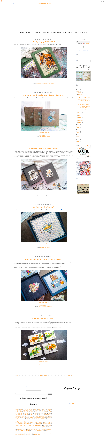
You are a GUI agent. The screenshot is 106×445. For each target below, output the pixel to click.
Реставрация (29, 429)
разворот (19, 429)
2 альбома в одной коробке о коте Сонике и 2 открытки (43, 95)
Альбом (41, 136)
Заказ (45, 419)
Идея (18, 421)
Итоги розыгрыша (30, 421)
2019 (78, 132)
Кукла (45, 422)
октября (80, 94)
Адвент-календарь (19, 414)
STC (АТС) (29, 434)
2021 (78, 129)
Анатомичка (33, 414)
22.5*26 (42, 411)
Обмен (17, 425)
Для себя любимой (45, 306)
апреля (80, 117)
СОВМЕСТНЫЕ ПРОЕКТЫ (80, 32)
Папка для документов (46, 83)
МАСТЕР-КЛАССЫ (67, 32)
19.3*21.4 (31, 410)
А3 (38, 413)
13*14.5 (35, 409)
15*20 (20, 410)
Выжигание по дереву (40, 417)
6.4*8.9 (31, 413)
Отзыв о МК (31, 425)
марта (79, 118)
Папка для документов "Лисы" (44, 42)
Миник (34, 423)
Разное (23, 429)
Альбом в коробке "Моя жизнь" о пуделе (43, 148)
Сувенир (38, 431)
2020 (78, 131)
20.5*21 (17, 411)
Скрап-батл (44, 429)
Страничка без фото (31, 431)
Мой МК (39, 423)
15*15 (17, 410)
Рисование (35, 429)
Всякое (31, 417)
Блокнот (29, 416)
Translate (87, 43)
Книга (44, 421)
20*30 (28, 411)
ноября (80, 92)
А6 (49, 413)
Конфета (26, 422)
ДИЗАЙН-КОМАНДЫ (56, 32)
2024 (78, 124)
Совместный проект (24, 430)
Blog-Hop (24, 434)
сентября (80, 96)
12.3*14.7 (17, 409)
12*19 (21, 409)
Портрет (18, 428)
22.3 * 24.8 (37, 411)
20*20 (21, 411)
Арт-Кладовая (47, 414)
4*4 (27, 413)
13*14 (32, 409)
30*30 (21, 413)
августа (80, 112)
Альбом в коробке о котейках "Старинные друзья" (43, 259)
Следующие (17, 375)
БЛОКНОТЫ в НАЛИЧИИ (53, 35)
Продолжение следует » (44, 78)
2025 (78, 91)
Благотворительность (20, 416)
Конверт (21, 422)
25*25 (50, 411)
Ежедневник (50, 418)
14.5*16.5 (40, 409)
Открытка (48, 136)
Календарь (38, 421)
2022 (78, 127)
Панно (50, 425)
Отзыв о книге (23, 425)
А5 (44, 413)
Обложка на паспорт (46, 423)
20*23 (25, 411)
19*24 (39, 410)
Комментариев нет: (43, 135)
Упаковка (17, 433)
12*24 (25, 409)
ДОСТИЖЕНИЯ (37, 32)
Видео (22, 417)
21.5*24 (32, 411)
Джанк (27, 418)
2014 (78, 141)
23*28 (46, 411)
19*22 (36, 410)
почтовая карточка (32, 428)
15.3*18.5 (44, 409)
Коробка (44, 136)
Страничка (48, 430)
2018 (78, 134)
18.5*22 (27, 410)
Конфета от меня (33, 422)
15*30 (24, 410)
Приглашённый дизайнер (42, 428)
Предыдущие (70, 375)
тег (43, 431)
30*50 (25, 413)
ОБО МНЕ (28, 32)
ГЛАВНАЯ (21, 32)
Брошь (37, 416)
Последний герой (24, 428)
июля (79, 113)
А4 (41, 413)
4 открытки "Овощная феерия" (43, 318)
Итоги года (23, 421)
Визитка (26, 417)
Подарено (52, 83)
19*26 (42, 410)
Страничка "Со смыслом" (20, 431)
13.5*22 (28, 409)
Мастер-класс (38, 83)
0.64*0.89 (17, 408)
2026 (78, 89)
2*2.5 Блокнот (48, 410)
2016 (78, 137)
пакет (46, 425)
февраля (80, 120)
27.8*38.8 (17, 413)
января (80, 122)
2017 (78, 136)
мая (79, 115)
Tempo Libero (37, 434)
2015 (78, 139)
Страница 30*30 (40, 430)
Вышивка (49, 417)
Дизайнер (32, 418)
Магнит (20, 423)
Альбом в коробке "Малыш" (43, 207)
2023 (78, 126)
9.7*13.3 (35, 413)
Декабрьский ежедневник (20, 418)
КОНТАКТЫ (46, 32)
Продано (50, 428)
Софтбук (33, 430)
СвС (39, 429)
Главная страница (43, 375)
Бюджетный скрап (43, 416)
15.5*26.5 (49, 409)
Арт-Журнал (41, 414)
